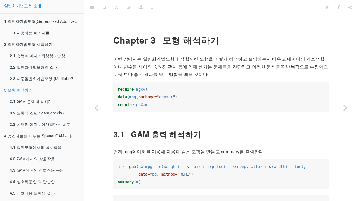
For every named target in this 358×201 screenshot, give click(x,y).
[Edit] (129, 7)
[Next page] (345, 107)
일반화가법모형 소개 (22, 5)
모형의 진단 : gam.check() (37, 113)
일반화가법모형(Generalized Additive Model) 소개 (44, 21)
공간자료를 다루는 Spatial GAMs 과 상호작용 (44, 135)
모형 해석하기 (18, 90)
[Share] (350, 7)
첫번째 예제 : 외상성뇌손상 (37, 55)
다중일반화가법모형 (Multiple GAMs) (46, 78)
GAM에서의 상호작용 (32, 158)
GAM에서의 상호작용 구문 (37, 170)
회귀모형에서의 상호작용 (36, 147)
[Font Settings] (116, 7)
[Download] (141, 7)
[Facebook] (338, 7)
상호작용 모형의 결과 (32, 193)
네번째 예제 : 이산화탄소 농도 (40, 124)
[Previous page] (96, 107)
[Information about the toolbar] (152, 7)
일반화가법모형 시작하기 (28, 44)
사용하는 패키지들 (30, 32)
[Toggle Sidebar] (92, 7)
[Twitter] (327, 7)
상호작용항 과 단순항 (32, 181)
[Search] (104, 7)
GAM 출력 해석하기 (31, 101)
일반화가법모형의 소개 (34, 67)
